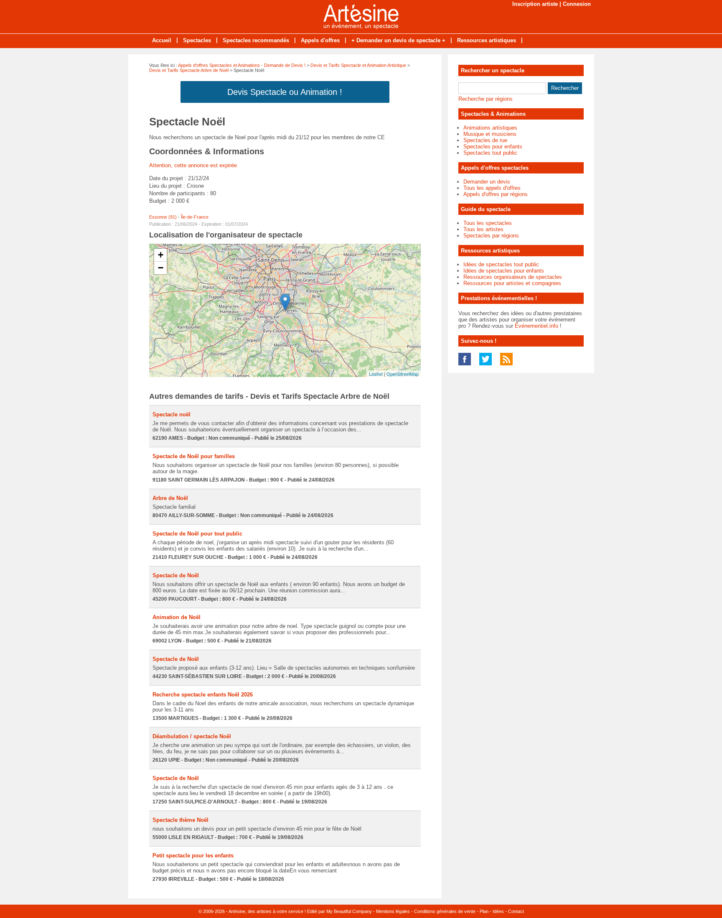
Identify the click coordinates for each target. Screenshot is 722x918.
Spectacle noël (172, 414)
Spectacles (197, 40)
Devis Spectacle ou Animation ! (284, 92)
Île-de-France (194, 216)
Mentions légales (393, 911)
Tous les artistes (483, 229)
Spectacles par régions (491, 235)
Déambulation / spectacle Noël (192, 736)
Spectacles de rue (485, 140)
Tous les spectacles (487, 223)
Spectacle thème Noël (180, 820)
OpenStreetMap (402, 373)
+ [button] (160, 255)
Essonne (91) (163, 216)
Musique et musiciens (489, 134)
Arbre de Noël (170, 498)
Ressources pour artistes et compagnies (512, 283)
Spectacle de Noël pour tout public (197, 533)
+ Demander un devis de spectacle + (398, 40)
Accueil (161, 40)
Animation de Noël (177, 617)
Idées (498, 911)
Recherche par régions (485, 99)
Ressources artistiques (486, 40)
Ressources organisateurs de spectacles (512, 277)
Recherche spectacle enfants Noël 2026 (203, 694)
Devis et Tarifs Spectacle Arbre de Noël (189, 70)
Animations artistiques (490, 128)
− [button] (160, 268)
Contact (516, 911)
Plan (484, 911)
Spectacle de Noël (176, 575)
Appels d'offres (320, 40)
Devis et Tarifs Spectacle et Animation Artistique (358, 65)
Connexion (577, 4)
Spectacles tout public (490, 153)
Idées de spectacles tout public (501, 264)
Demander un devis (486, 181)
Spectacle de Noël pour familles (194, 456)
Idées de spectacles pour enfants (503, 271)
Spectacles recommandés (256, 40)
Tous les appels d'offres (492, 188)
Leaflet (376, 373)
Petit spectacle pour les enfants (193, 855)
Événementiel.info (536, 326)
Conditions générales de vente (444, 911)
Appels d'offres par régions (495, 194)
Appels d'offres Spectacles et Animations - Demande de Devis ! (241, 65)
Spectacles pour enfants (492, 146)
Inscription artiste (535, 4)
